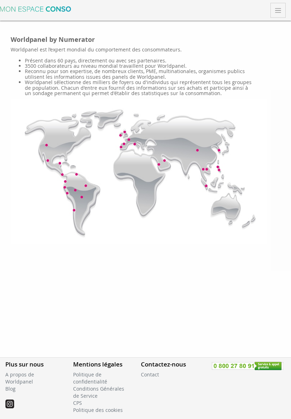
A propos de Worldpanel (19, 378)
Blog (10, 388)
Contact (150, 374)
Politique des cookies (98, 410)
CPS (77, 402)
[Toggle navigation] (278, 10)
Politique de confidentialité (90, 378)
